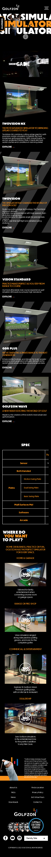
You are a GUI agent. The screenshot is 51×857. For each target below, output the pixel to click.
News (13, 797)
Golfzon (10, 7)
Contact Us (37, 802)
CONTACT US (2, 23)
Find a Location (38, 787)
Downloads (13, 802)
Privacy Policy (37, 792)
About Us (13, 787)
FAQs (13, 792)
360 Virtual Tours (37, 797)
